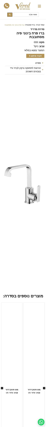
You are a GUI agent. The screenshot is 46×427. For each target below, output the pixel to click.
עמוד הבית (40, 25)
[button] (39, 6)
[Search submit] (9, 15)
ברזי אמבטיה (30, 25)
